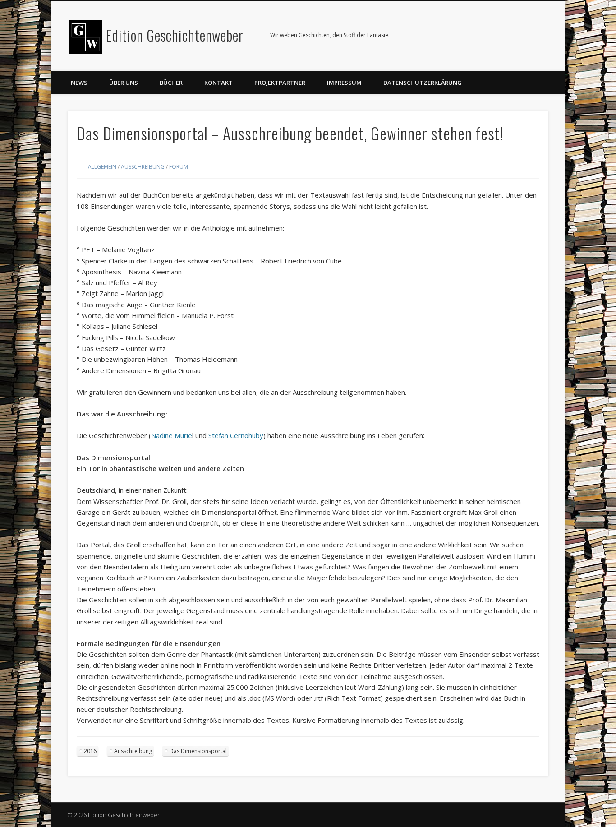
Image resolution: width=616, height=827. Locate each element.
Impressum (344, 83)
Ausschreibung (143, 167)
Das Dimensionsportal (198, 751)
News (79, 83)
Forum (178, 167)
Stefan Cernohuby (235, 435)
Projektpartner (279, 83)
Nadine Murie (171, 435)
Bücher (171, 83)
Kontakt (218, 83)
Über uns (123, 83)
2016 (90, 751)
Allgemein (102, 167)
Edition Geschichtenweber (175, 35)
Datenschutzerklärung (422, 83)
